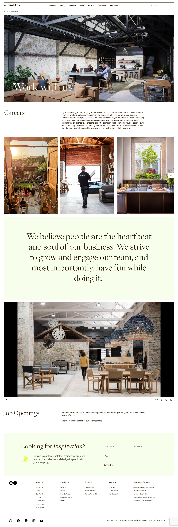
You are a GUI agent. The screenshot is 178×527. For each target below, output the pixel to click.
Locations (102, 5)
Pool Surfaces (65, 494)
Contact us (39, 487)
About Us (7, 11)
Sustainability (40, 508)
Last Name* (137, 446)
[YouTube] (41, 520)
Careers (38, 490)
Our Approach (40, 501)
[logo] (12, 5)
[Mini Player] (166, 399)
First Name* (109, 446)
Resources (114, 5)
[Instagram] (10, 520)
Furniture (72, 5)
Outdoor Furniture (66, 497)
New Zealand (113, 494)
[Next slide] (171, 175)
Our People (40, 494)
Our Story (39, 497)
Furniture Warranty (139, 490)
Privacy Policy (147, 520)
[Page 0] (6, 175)
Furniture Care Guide (140, 494)
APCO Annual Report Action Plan (144, 497)
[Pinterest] (26, 520)
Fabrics (62, 501)
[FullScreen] (171, 399)
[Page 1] (9, 175)
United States (113, 490)
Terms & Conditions (134, 520)
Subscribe (108, 465)
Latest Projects (90, 487)
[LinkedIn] (33, 520)
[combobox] (160, 5)
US (168, 520)
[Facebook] (18, 520)
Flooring (52, 5)
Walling (62, 5)
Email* (107, 456)
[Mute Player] (161, 399)
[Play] (6, 399)
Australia (112, 487)
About (82, 5)
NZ (165, 520)
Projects (91, 5)
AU (162, 520)
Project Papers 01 (91, 490)
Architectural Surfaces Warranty (144, 487)
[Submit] (149, 6)
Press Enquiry (40, 504)
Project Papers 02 (91, 494)
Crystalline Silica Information (142, 501)
